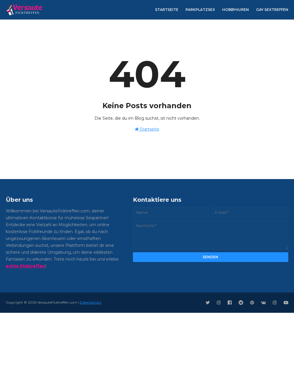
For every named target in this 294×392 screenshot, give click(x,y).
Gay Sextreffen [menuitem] (272, 9)
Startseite (149, 129)
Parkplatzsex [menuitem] (200, 9)
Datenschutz (90, 302)
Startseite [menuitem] (166, 9)
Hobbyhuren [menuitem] (235, 9)
